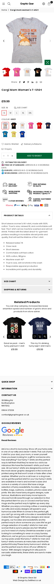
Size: (14, 107)
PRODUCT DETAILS (14, 215)
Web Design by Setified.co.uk (27, 580)
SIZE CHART (10, 281)
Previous (4, 41)
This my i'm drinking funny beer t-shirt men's (40, 344)
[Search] (9, 3)
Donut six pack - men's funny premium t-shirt (14, 344)
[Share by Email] (41, 82)
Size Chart (22, 107)
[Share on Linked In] (32, 82)
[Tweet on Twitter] (24, 82)
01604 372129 (8, 410)
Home (4, 10)
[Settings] (43, 3)
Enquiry (8, 149)
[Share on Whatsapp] (37, 82)
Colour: (9, 119)
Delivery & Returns (33, 144)
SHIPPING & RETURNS (15, 289)
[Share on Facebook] (20, 82)
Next (50, 41)
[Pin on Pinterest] (28, 82)
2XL (30, 113)
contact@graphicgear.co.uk (15, 414)
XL (23, 113)
